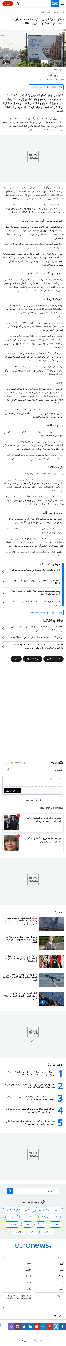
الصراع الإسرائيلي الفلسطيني (18, 1210)
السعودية (47, 1232)
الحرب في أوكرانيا (49, 1217)
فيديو (61, 1289)
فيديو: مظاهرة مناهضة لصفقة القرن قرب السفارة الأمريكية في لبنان (35, 603)
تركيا (32, 1232)
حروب (11, 1217)
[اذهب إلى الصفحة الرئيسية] (55, 3)
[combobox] (33, 1191)
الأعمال (61, 1270)
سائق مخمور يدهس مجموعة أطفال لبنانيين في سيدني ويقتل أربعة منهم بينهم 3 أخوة (36, 592)
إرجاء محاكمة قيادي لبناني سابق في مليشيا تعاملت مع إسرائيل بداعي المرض (35, 571)
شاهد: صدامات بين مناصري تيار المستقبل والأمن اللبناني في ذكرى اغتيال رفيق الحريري (37, 628)
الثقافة (28, 1283)
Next (61, 1276)
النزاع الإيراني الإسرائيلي (49, 1210)
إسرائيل (55, 1224)
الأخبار (56, 12)
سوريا (40, 1224)
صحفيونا (60, 1295)
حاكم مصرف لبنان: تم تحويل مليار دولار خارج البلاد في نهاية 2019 (36, 582)
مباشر (7, 3)
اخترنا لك (57, 912)
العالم (49, 12)
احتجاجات (12, 1224)
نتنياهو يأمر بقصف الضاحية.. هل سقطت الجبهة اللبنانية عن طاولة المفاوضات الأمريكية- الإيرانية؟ (38, 646)
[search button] (10, 1191)
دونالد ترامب (28, 1217)
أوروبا (61, 1263)
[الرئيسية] (63, 12)
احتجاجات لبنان (53, 659)
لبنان (42, 12)
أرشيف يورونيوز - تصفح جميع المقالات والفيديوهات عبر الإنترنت (18, 1297)
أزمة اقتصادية (32, 659)
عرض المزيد (59, 1315)
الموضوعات (59, 1256)
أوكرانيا (19, 1232)
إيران (27, 1224)
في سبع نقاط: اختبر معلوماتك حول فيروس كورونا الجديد (37, 637)
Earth (28, 1270)
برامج (29, 1289)
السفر (62, 1283)
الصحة (28, 1276)
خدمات (61, 1308)
